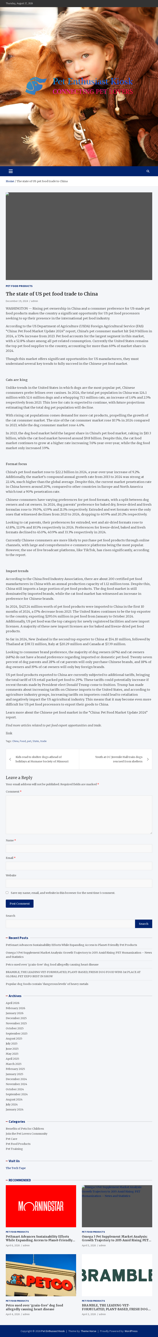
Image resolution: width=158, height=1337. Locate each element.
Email (11, 858)
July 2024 (12, 1104)
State (36, 741)
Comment (14, 791)
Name (11, 840)
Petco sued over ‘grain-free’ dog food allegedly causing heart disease (52, 964)
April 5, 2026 (89, 1245)
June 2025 (12, 1048)
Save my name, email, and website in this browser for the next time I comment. (63, 893)
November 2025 (16, 1023)
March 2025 (14, 1064)
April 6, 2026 (13, 1245)
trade (43, 741)
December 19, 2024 (17, 301)
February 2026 (15, 1008)
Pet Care (11, 1139)
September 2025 (17, 1033)
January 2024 (15, 1109)
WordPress (131, 1331)
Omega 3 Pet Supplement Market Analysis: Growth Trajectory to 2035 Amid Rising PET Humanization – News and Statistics (115, 1240)
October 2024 (15, 1089)
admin (34, 301)
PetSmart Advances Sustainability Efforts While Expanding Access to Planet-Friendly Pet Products (71, 945)
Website (11, 875)
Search (10, 915)
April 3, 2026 (89, 1314)
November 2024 (16, 1084)
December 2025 (16, 1018)
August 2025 (14, 1038)
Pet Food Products (19, 286)
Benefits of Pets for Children (25, 1128)
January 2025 (14, 1074)
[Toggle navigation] (11, 171)
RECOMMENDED (20, 1180)
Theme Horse (88, 1331)
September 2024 (17, 1094)
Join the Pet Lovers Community (26, 1133)
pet (29, 741)
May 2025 (12, 1053)
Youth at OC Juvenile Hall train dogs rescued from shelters (118, 759)
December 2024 (16, 1079)
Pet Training (14, 1149)
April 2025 (12, 1058)
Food (23, 741)
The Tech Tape (16, 1168)
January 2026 (15, 1013)
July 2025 (12, 1043)
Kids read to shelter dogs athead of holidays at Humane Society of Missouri (42, 759)
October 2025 (15, 1028)
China (15, 741)
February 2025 (15, 1069)
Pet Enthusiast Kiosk (53, 1331)
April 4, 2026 (13, 1314)
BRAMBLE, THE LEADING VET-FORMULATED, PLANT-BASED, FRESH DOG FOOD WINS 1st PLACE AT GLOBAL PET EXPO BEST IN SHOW (116, 1311)
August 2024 (14, 1099)
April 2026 (12, 1003)
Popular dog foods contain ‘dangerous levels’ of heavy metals (47, 984)
